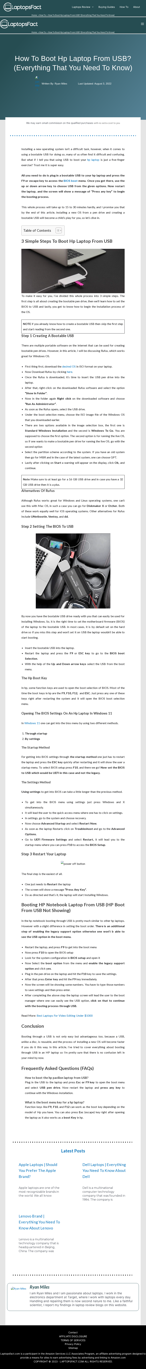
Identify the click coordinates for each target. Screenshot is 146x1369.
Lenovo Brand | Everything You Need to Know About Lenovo (39, 1222)
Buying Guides (106, 7)
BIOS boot (71, 180)
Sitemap (73, 1348)
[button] (57, 230)
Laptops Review (81, 7)
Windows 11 (32, 723)
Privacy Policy (73, 1344)
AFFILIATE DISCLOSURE (73, 1336)
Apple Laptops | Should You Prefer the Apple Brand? (38, 1170)
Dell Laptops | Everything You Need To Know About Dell (104, 1170)
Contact (73, 1332)
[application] (91, 7)
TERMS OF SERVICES (73, 1340)
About (136, 7)
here (69, 371)
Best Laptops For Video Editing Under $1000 (65, 1015)
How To (124, 7)
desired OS (68, 366)
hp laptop (93, 159)
